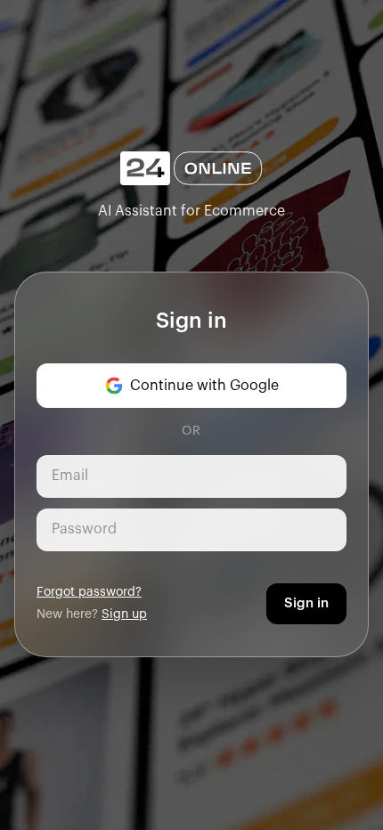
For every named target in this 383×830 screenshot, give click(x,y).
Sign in (306, 603)
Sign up (124, 614)
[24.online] (191, 168)
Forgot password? (89, 592)
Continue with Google (204, 385)
